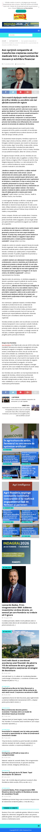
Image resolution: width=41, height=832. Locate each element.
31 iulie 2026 (8, 449)
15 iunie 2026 (7, 796)
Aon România (6, 345)
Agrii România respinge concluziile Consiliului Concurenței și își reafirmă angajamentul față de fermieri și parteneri (19, 498)
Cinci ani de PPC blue (10, 475)
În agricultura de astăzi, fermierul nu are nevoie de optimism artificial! (19, 443)
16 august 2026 (9, 508)
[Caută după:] (20, 35)
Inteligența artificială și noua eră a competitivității (15, 754)
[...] (14, 625)
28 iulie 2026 (6, 673)
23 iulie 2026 (6, 757)
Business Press (20, 64)
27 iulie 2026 (6, 716)
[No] (39, 7)
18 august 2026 (7, 618)
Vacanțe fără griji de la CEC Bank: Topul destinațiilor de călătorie (17, 773)
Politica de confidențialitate (25, 8)
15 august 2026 (9, 522)
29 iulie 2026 (26, 478)
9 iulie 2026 (6, 777)
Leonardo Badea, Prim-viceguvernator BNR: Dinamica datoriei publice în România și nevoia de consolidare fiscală (20, 792)
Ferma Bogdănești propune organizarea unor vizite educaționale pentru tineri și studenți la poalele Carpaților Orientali (29, 456)
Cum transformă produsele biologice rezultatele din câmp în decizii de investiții (10, 458)
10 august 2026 (27, 522)
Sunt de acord (21, 11)
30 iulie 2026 (26, 464)
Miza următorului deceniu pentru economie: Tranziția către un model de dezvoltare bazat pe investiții (17, 712)
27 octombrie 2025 (8, 64)
